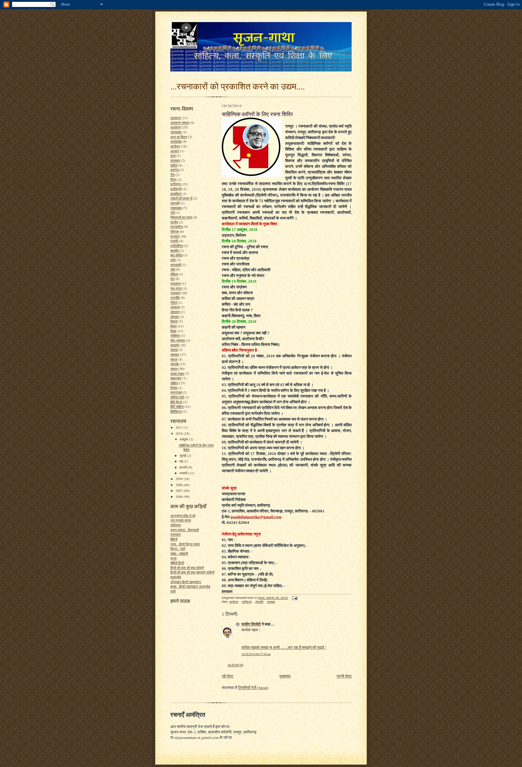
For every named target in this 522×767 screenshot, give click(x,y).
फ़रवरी (183, 467)
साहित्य (174, 383)
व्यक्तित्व (175, 335)
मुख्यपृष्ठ (285, 676)
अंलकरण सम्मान (179, 122)
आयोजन (175, 146)
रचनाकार (175, 534)
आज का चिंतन (178, 137)
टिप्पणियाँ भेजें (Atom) (253, 687)
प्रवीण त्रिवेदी (251, 624)
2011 (180, 427)
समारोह (174, 364)
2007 (180, 490)
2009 (180, 478)
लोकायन (175, 312)
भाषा (172, 269)
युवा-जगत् (176, 288)
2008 (180, 485)
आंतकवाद (176, 132)
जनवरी (183, 473)
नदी (172, 212)
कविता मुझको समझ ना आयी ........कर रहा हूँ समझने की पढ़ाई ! (283, 647)
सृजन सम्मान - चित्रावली (184, 530)
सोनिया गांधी (177, 397)
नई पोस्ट (227, 676)
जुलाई (183, 455)
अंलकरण (175, 117)
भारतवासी (175, 264)
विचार (173, 326)
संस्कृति (174, 345)
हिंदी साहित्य (177, 406)
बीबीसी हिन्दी (177, 563)
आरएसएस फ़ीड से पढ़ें (182, 515)
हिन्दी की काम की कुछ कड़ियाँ (187, 567)
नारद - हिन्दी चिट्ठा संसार (185, 544)
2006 (180, 496)
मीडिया (174, 274)
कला (173, 155)
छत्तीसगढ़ (175, 184)
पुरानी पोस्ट (344, 676)
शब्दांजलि (175, 577)
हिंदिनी (173, 539)
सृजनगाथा (176, 392)
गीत (172, 174)
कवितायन (175, 525)
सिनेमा (173, 387)
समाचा (174, 349)
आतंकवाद (176, 141)
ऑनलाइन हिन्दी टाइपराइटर (185, 582)
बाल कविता (176, 255)
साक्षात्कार (176, 378)
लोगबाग (174, 316)
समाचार (174, 354)
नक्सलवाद (176, 208)
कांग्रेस (174, 169)
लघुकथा (174, 307)
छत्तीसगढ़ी (176, 189)
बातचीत (174, 250)
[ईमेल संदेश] (294, 598)
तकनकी (174, 203)
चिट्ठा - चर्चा (177, 548)
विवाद (173, 331)
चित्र (173, 179)
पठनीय (174, 222)
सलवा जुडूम (177, 373)
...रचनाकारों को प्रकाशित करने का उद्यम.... (237, 86)
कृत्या (173, 558)
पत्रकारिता (176, 226)
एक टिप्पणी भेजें (235, 665)
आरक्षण (174, 151)
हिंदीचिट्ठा (176, 411)
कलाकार (175, 160)
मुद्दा (172, 278)
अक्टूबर (184, 439)
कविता (173, 165)
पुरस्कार (174, 236)
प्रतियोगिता (176, 245)
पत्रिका (174, 231)
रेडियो (173, 302)
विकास (174, 321)
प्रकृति (174, 241)
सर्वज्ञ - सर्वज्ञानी (179, 553)
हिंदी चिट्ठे (176, 402)
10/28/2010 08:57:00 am (256, 654)
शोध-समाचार (177, 340)
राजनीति (175, 297)
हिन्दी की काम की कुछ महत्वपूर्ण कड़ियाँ (192, 572)
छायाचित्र (176, 193)
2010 (180, 433)
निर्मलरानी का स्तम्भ (181, 217)
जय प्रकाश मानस (180, 520)
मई (181, 461)
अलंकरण (175, 127)
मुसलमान (175, 283)
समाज (173, 359)
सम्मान (174, 368)
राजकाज (175, 293)
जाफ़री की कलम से (181, 198)
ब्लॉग (173, 260)
